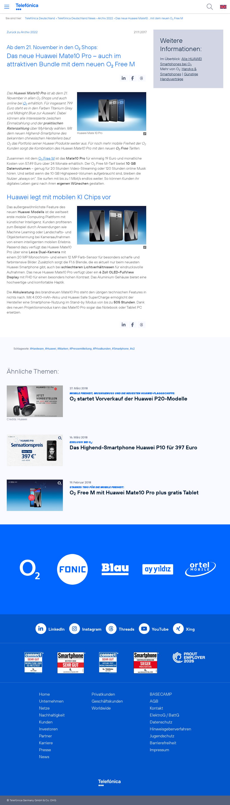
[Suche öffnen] (210, 6)
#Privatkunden (102, 348)
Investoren (48, 728)
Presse (45, 749)
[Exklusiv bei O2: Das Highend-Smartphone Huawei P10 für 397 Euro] (112, 450)
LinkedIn (57, 629)
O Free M (46, 158)
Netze (44, 708)
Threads (126, 629)
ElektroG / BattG (164, 715)
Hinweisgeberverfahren (170, 728)
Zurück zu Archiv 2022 (22, 32)
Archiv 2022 (105, 18)
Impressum (159, 749)
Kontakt (156, 708)
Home (44, 694)
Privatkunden (103, 694)
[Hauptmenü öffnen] (6, 6)
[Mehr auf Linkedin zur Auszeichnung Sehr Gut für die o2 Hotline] (109, 662)
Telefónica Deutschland (40, 18)
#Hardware (37, 348)
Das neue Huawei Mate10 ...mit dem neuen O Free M (149, 18)
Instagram (91, 629)
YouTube (160, 629)
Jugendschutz (162, 735)
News (44, 756)
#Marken (63, 348)
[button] (124, 78)
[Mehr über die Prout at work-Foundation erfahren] (189, 662)
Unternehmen (51, 701)
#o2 (132, 348)
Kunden (46, 722)
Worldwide (101, 708)
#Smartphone (120, 348)
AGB (154, 701)
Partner (45, 735)
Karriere (46, 742)
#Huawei (50, 348)
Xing (190, 629)
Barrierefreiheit (163, 742)
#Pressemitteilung (81, 348)
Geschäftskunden (107, 701)
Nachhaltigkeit (52, 715)
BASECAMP (161, 694)
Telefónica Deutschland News (76, 18)
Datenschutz (161, 722)
